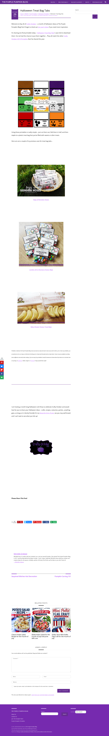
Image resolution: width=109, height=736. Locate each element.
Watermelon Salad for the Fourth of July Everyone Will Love (41, 636)
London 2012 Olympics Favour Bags (41, 270)
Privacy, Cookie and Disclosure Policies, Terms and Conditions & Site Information (34, 731)
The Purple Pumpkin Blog (31, 726)
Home (21, 14)
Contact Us (14, 716)
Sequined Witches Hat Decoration (24, 576)
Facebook (20, 360)
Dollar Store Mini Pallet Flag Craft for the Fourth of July (61, 636)
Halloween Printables (43, 14)
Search (77, 10)
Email (45, 676)
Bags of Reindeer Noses (41, 200)
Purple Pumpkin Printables (18, 721)
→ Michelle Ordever (19, 562)
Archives (73, 712)
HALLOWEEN (34, 15)
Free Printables (63, 2)
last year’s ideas (43, 27)
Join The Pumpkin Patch (17, 718)
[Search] (95, 16)
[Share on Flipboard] (2, 370)
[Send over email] (2, 377)
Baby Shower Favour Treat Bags (41, 327)
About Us (13, 714)
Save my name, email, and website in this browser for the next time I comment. (33, 686)
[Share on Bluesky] (2, 366)
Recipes (53, 2)
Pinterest (32, 360)
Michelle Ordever (20, 554)
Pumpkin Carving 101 (63, 576)
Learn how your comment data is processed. (42, 695)
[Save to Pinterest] (2, 362)
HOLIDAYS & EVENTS (76, 2)
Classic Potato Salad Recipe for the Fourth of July (19, 636)
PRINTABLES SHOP (97, 2)
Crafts (87, 2)
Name (14, 676)
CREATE (26, 14)
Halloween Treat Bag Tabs (35, 10)
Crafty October (31, 24)
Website (15, 682)
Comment (15, 658)
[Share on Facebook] (2, 374)
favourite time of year (47, 413)
